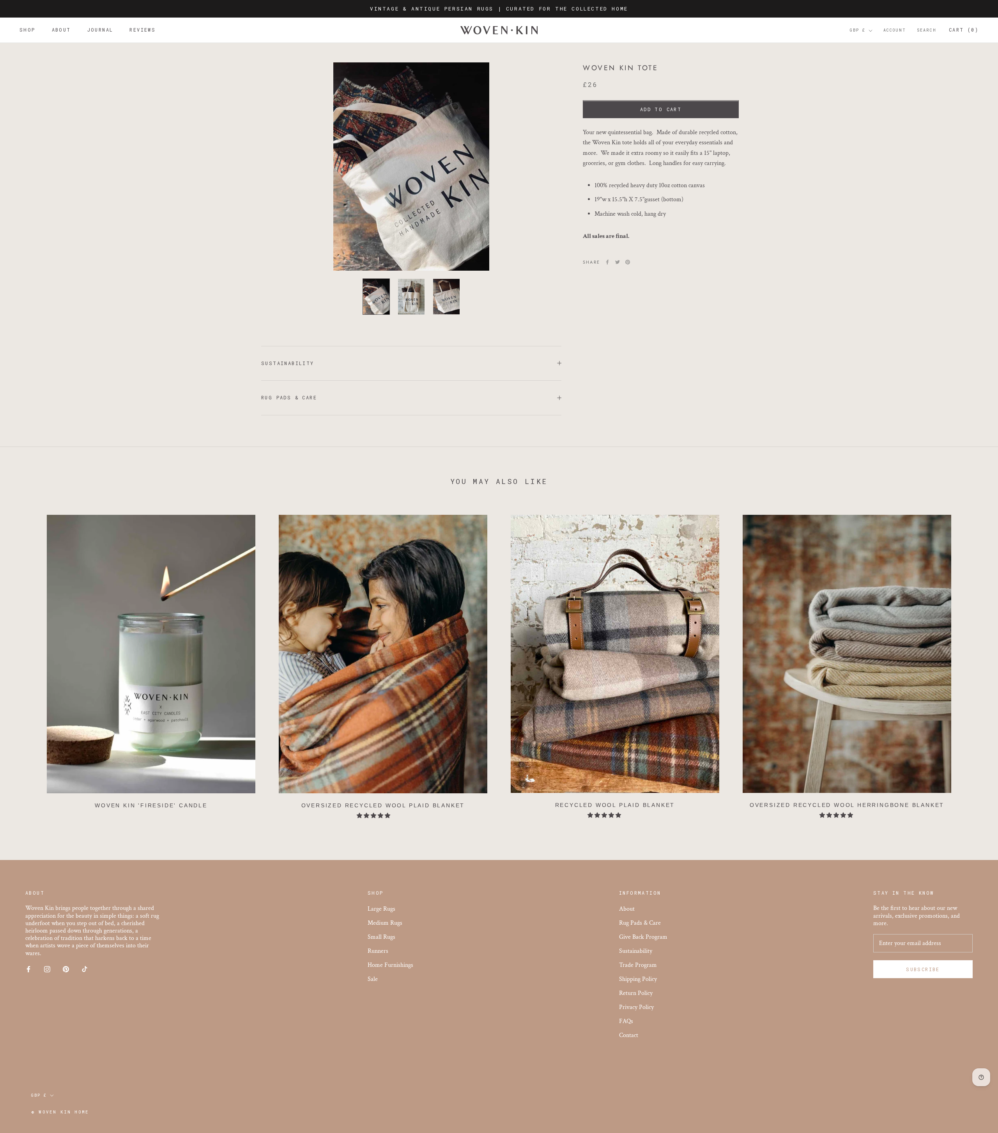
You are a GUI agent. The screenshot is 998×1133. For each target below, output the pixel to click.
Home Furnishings (390, 965)
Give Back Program (643, 937)
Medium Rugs (385, 923)
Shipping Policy (638, 979)
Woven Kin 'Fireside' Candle (151, 805)
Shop (27, 30)
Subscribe (923, 969)
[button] (374, 815)
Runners (378, 951)
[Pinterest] (627, 262)
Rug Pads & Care (289, 397)
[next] (973, 663)
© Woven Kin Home (60, 1112)
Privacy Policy (636, 1007)
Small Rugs (381, 937)
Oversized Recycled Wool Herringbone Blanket (847, 805)
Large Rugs (381, 909)
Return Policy (636, 993)
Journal (100, 30)
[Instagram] (47, 968)
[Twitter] (617, 262)
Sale (373, 979)
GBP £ (857, 30)
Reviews (142, 30)
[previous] (24, 663)
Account (894, 30)
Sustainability (287, 363)
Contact (628, 1035)
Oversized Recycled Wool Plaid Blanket (383, 805)
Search (926, 30)
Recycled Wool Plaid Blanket (615, 805)
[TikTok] (84, 968)
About (61, 30)
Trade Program (638, 965)
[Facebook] (607, 262)
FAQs (626, 1021)
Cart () (964, 30)
